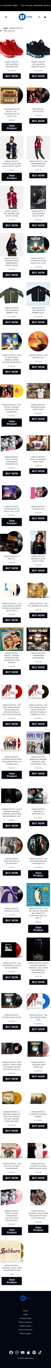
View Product (12, 127)
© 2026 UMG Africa (25, 1358)
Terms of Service (25, 1322)
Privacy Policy (25, 1318)
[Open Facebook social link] (11, 1352)
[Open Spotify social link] (34, 1352)
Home (5, 28)
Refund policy (25, 1326)
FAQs (25, 1314)
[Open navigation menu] (6, 17)
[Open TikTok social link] (40, 1352)
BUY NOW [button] (11, 76)
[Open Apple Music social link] (28, 1352)
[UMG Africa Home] (25, 17)
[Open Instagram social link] (17, 1352)
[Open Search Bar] (39, 17)
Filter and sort (9, 31)
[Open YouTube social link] (23, 1352)
